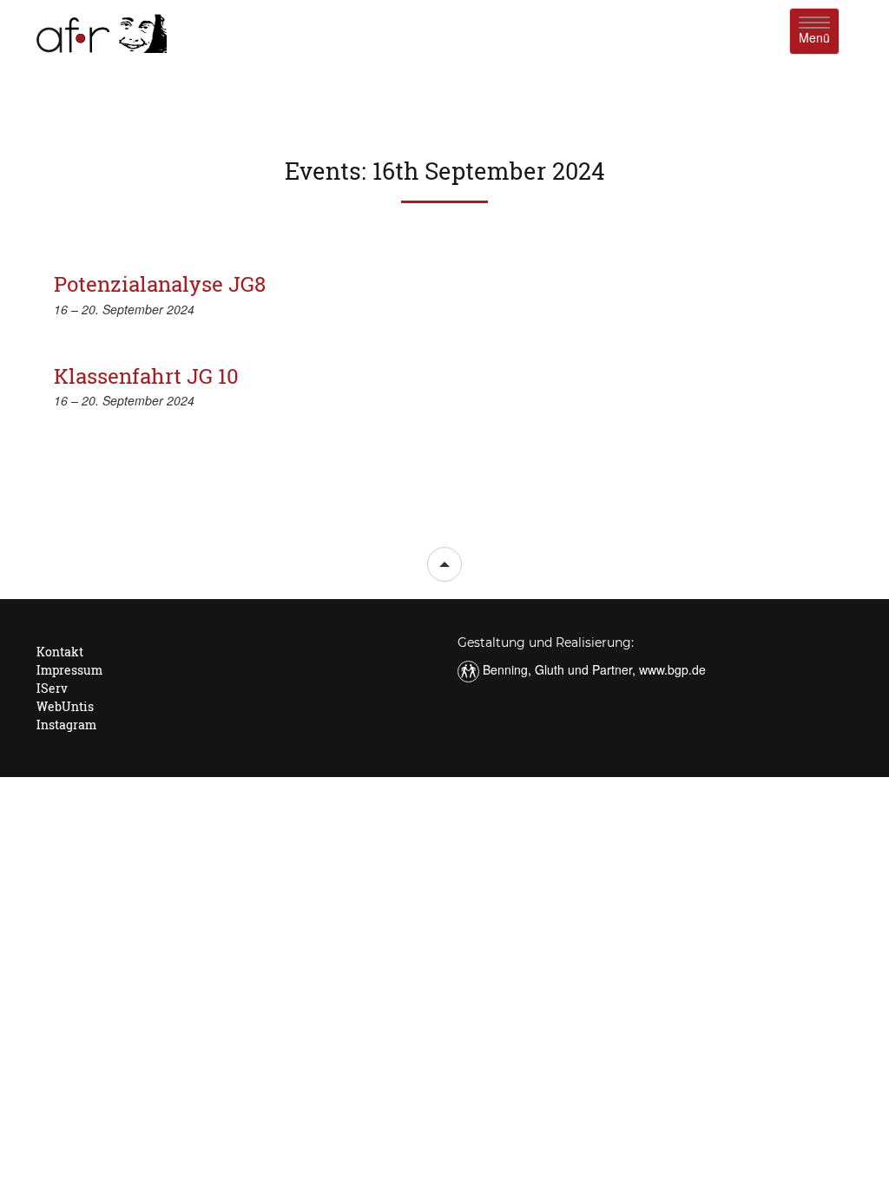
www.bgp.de (672, 669)
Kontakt (59, 651)
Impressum (69, 670)
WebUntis (65, 706)
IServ (52, 688)
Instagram (66, 724)
